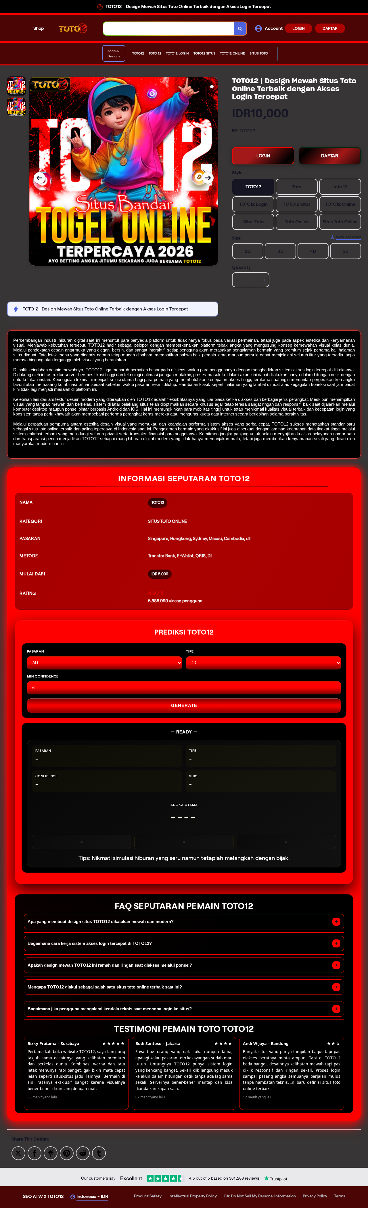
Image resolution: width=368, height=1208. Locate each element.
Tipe (190, 651)
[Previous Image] (39, 178)
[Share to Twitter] (18, 1152)
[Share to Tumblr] (99, 1152)
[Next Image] (208, 178)
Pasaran (35, 651)
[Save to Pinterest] (67, 1152)
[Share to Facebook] (34, 1152)
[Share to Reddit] (83, 1152)
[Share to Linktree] (50, 1152)
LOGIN (298, 28)
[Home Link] (73, 28)
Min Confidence (43, 676)
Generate (184, 705)
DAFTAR (330, 28)
